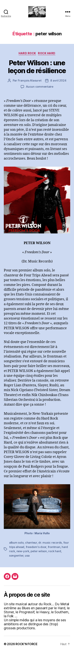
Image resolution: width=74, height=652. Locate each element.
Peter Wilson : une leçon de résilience (37, 67)
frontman (54, 547)
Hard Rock (27, 53)
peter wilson (39, 551)
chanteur (31, 542)
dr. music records (50, 542)
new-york (23, 551)
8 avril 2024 (58, 80)
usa (27, 555)
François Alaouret (30, 80)
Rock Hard (46, 53)
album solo (16, 542)
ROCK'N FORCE (27, 644)
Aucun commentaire (39, 86)
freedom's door (36, 547)
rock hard (54, 551)
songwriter (16, 555)
